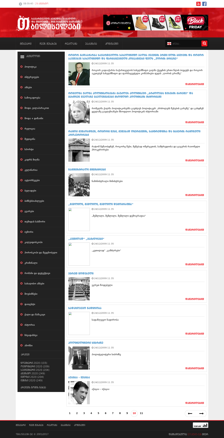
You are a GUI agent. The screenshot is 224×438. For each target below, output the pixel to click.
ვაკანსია (66, 425)
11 (141, 413)
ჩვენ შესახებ (36, 425)
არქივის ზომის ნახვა (33, 387)
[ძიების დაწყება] (204, 43)
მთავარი (21, 425)
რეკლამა (52, 425)
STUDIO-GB (194, 434)
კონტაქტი (79, 425)
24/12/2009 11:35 (104, 63)
